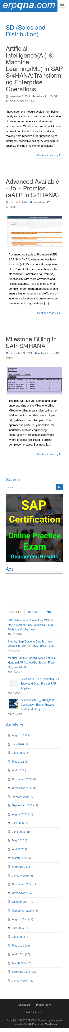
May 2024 (18, 945)
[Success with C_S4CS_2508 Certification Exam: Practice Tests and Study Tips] (13, 703)
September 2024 (22, 910)
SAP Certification (34, 1012)
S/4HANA (11, 206)
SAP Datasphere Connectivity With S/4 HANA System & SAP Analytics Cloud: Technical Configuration (31, 624)
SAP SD (29, 100)
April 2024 (18, 954)
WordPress (51, 1023)
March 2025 (19, 858)
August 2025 (19, 814)
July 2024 (18, 928)
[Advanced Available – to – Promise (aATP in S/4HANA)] (34, 231)
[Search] (59, 487)
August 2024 (19, 919)
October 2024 (20, 902)
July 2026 (18, 744)
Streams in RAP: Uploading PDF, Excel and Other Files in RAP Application (40, 683)
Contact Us (24, 1004)
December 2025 (22, 779)
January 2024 (20, 980)
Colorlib (27, 1023)
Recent (33, 612)
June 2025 (18, 832)
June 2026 (18, 753)
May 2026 (18, 761)
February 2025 (21, 867)
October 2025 (20, 796)
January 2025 (20, 875)
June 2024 (18, 936)
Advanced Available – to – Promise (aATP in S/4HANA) (32, 188)
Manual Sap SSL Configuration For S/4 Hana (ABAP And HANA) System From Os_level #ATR (31, 662)
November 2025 (22, 788)
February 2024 (21, 971)
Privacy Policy (43, 1004)
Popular (15, 612)
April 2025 (18, 849)
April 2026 (18, 770)
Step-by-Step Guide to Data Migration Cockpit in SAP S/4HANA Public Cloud (31, 643)
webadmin (41, 96)
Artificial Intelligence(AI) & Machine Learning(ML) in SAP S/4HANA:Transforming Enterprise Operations (34, 68)
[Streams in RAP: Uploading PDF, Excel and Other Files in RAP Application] (13, 682)
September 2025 (22, 805)
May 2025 (18, 840)
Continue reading (48, 155)
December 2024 (22, 884)
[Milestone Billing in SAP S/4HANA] (34, 380)
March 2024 (19, 963)
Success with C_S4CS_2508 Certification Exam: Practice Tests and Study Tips (38, 704)
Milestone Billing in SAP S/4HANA (31, 342)
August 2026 (19, 735)
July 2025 (18, 823)
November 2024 (22, 893)
